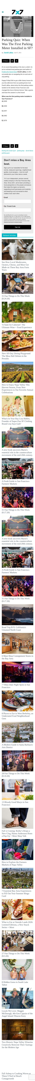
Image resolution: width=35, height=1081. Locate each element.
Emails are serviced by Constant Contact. (13, 559)
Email (6, 534)
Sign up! (17, 564)
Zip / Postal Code (10, 543)
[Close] (32, 512)
